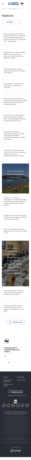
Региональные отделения (7, 380)
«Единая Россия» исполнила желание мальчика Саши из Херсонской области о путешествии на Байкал (15, 217)
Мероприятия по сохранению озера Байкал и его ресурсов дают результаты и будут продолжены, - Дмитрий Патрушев (14, 55)
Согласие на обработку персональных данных (15, 442)
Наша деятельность (13, 8)
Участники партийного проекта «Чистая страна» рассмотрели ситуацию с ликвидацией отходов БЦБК (14, 308)
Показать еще (17, 322)
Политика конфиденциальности (15, 438)
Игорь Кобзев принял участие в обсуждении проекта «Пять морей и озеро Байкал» (14, 70)
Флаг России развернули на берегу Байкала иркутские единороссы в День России (15, 231)
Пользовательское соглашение (15, 436)
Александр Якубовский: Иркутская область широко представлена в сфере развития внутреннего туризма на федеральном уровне (15, 101)
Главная (4, 8)
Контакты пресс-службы (8, 385)
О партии (6, 377)
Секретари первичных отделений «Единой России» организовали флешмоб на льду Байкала (14, 292)
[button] (8, 362)
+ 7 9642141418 (15, 392)
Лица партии (20, 377)
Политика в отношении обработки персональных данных (15, 440)
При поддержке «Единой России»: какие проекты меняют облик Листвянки (14, 85)
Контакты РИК (21, 380)
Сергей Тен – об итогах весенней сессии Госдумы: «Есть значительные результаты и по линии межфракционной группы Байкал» (15, 153)
